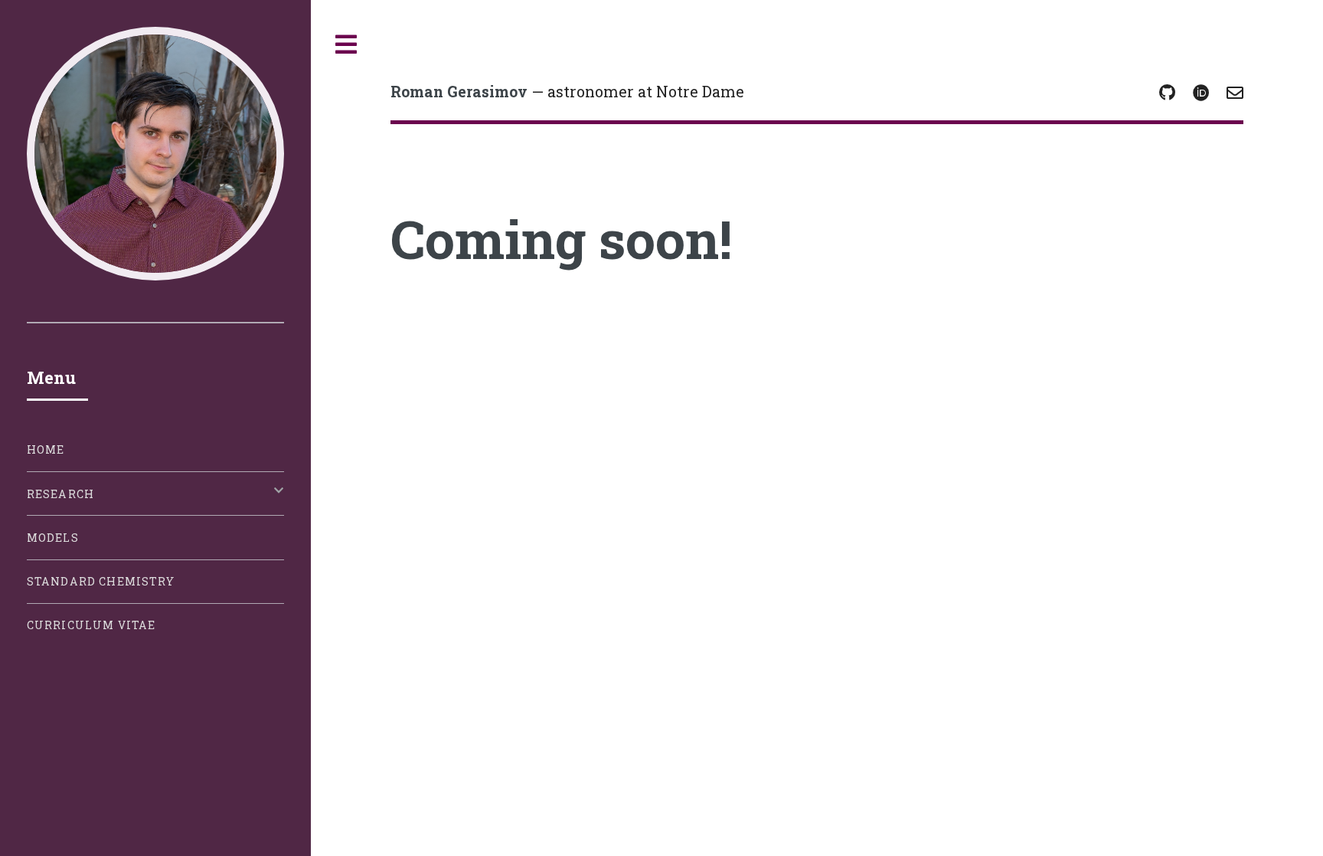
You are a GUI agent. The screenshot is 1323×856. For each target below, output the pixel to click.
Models (53, 537)
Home (46, 449)
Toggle (347, 45)
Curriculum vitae (91, 625)
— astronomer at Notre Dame (567, 91)
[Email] (1235, 93)
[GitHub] (1167, 93)
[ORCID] (1201, 93)
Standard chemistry (101, 581)
